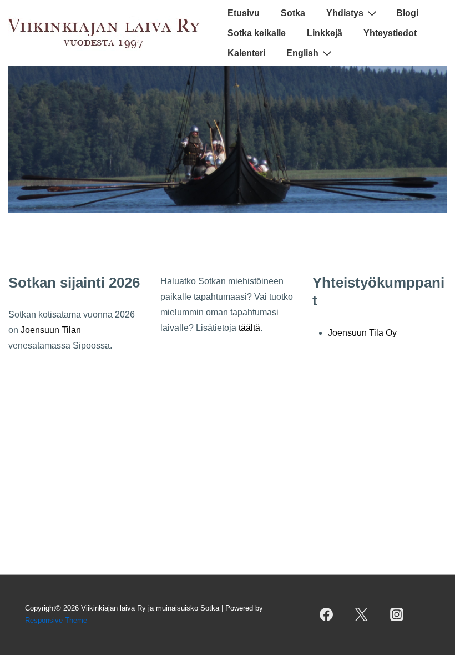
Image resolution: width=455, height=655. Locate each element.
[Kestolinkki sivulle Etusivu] (227, 210)
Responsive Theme (56, 620)
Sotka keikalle (257, 33)
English (302, 53)
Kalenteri (246, 53)
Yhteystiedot (390, 33)
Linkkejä (324, 33)
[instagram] (396, 614)
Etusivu (244, 13)
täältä (249, 327)
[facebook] (326, 614)
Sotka (293, 13)
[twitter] (361, 614)
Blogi (407, 13)
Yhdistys (344, 13)
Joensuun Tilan (51, 330)
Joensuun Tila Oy (362, 332)
